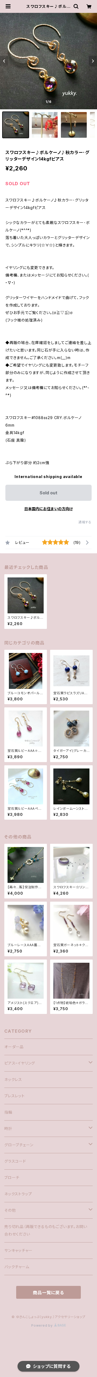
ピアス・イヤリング (19, 1063)
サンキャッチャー (18, 1250)
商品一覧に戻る (48, 1292)
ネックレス (13, 1079)
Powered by (42, 1325)
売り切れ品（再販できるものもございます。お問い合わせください (45, 1230)
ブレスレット (14, 1096)
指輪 (8, 1112)
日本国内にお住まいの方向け (48, 508)
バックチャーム (16, 1266)
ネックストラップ (18, 1194)
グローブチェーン (18, 1145)
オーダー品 (14, 1046)
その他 (10, 1210)
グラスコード (15, 1161)
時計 (8, 1128)
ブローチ (11, 1177)
